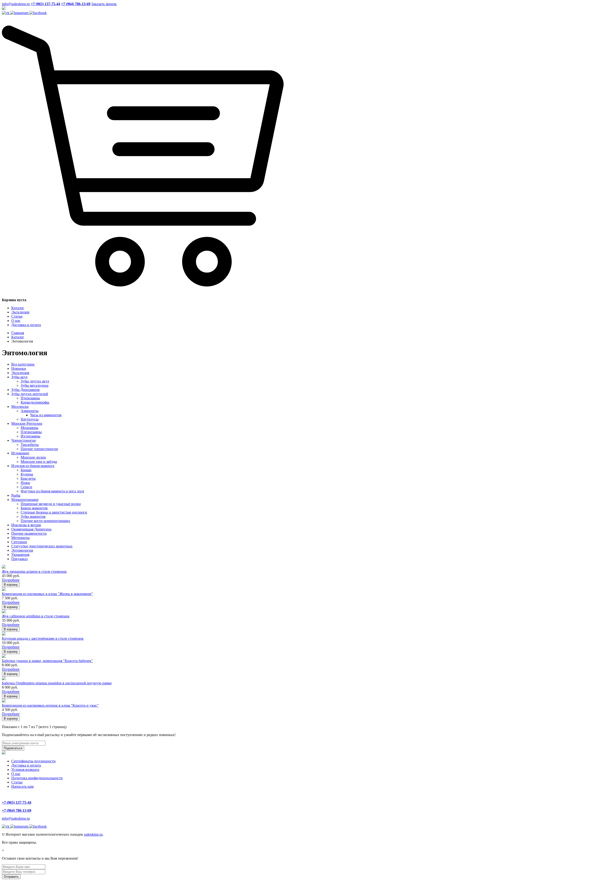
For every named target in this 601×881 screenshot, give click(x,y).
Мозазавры (29, 428)
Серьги (26, 487)
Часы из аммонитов (46, 415)
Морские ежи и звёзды (39, 462)
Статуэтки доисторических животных (42, 546)
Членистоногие (23, 440)
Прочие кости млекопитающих (45, 521)
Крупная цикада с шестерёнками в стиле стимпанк (43, 638)
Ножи (25, 483)
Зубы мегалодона (34, 385)
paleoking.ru (93, 834)
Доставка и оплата (26, 325)
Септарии (19, 542)
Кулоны (27, 474)
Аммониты (30, 411)
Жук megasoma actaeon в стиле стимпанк (34, 571)
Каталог (17, 308)
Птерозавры (30, 398)
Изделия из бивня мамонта (32, 466)
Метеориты (20, 538)
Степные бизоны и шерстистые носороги (54, 512)
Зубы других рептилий (29, 394)
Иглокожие (20, 453)
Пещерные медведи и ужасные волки (51, 504)
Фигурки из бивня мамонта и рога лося (52, 491)
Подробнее (10, 580)
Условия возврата (25, 770)
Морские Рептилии (26, 423)
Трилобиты (30, 445)
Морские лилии (33, 457)
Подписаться (13, 748)
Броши (26, 470)
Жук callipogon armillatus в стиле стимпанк (35, 616)
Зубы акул (19, 377)
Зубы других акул (35, 381)
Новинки (18, 368)
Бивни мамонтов (34, 508)
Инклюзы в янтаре (26, 525)
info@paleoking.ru (16, 4)
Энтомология (22, 550)
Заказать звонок (104, 4)
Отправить (11, 876)
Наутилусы (30, 419)
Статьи (17, 316)
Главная (17, 333)
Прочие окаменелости (29, 533)
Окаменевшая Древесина (31, 529)
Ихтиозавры (30, 436)
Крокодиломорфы (35, 402)
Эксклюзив (20, 312)
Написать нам (22, 786)
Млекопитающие (25, 500)
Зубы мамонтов (33, 516)
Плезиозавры (31, 432)
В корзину (11, 584)
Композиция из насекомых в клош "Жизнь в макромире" (47, 594)
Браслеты (28, 478)
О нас (15, 321)
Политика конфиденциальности (37, 778)
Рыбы (15, 495)
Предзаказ (19, 559)
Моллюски (20, 407)
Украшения (20, 555)
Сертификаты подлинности (33, 761)
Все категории (23, 364)
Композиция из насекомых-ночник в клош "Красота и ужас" (50, 705)
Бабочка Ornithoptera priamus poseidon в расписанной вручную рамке (57, 683)
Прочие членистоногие (39, 449)
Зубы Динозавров (25, 390)
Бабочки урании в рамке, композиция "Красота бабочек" (47, 661)
